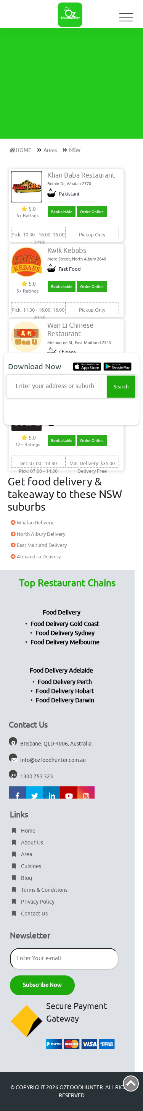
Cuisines (30, 866)
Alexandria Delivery (38, 556)
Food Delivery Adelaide (61, 670)
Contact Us (34, 913)
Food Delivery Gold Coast (65, 624)
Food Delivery (61, 612)
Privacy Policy (37, 902)
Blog (26, 878)
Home (27, 831)
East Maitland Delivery (41, 545)
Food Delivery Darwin (65, 700)
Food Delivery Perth (65, 682)
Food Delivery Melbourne (65, 642)
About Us (31, 842)
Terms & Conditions (43, 890)
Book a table (61, 211)
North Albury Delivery (40, 534)
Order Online (92, 211)
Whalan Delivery (34, 522)
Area (26, 854)
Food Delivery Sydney (65, 633)
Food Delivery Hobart (65, 691)
